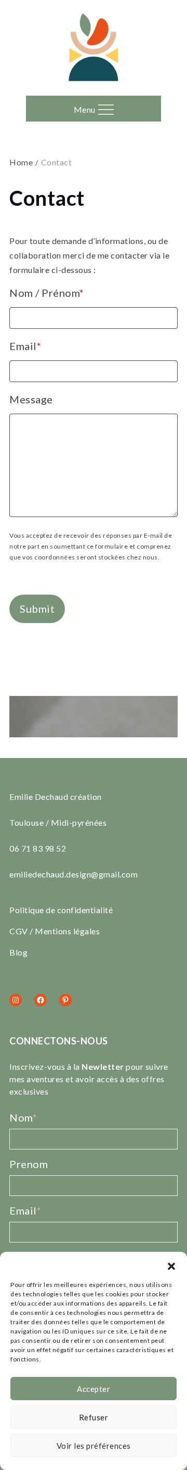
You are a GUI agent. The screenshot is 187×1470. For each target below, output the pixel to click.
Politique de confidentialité (61, 910)
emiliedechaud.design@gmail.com (73, 874)
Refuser (94, 1417)
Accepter (93, 1388)
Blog (18, 952)
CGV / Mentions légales (54, 931)
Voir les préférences (94, 1445)
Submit (37, 608)
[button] (171, 1265)
